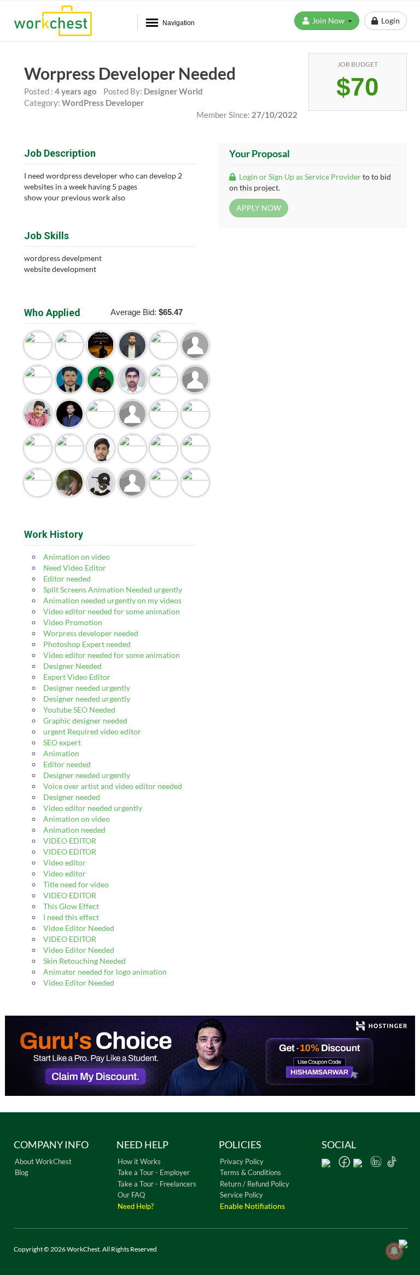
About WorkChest (43, 1161)
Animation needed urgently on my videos (112, 600)
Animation (61, 753)
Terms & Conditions (250, 1172)
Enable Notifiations (252, 1206)
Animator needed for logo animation (105, 971)
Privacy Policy (242, 1161)
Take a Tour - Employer (154, 1172)
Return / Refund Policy (254, 1183)
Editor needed (67, 578)
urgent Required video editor (92, 731)
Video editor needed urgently (92, 808)
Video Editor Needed (78, 949)
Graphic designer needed (85, 720)
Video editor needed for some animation (111, 611)
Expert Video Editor (76, 676)
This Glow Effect (71, 906)
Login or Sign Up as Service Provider (299, 176)
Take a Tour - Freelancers (157, 1183)
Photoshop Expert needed (87, 644)
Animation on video (76, 556)
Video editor (64, 862)
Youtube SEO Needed (79, 709)
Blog (21, 1172)
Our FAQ (131, 1194)
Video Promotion (72, 622)
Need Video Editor (74, 567)
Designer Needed (72, 666)
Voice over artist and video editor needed (112, 786)
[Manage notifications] (394, 1251)
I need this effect (71, 917)
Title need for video (76, 884)
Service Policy (241, 1194)
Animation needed (74, 829)
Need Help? (136, 1206)
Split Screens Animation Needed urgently (112, 589)
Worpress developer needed (90, 633)
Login (389, 20)
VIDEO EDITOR (69, 840)
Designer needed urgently (86, 687)
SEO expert (62, 742)
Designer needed (71, 797)
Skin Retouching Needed (84, 960)
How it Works (139, 1161)
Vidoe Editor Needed (78, 928)
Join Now (329, 20)
